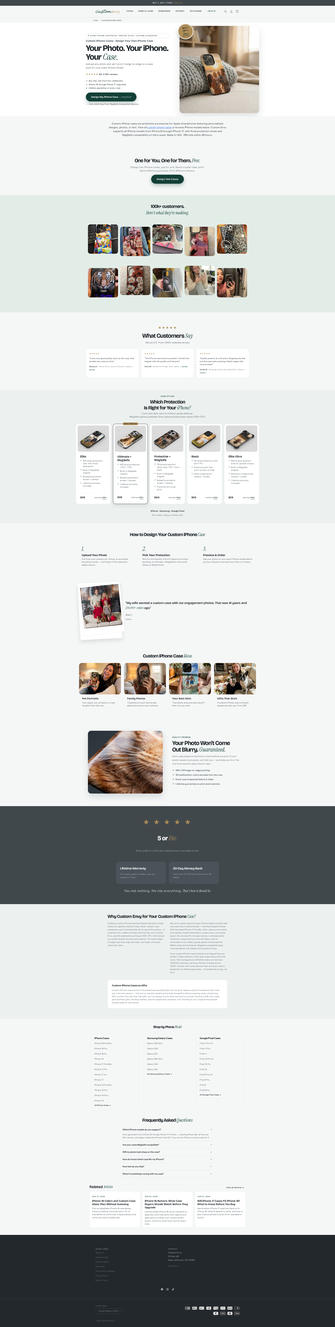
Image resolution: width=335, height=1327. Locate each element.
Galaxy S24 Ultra (155, 1059)
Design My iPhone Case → (111, 97)
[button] (225, 11)
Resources (100, 1266)
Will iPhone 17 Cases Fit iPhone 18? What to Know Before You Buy (218, 1202)
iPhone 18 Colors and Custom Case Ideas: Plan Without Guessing (114, 1202)
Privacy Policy (102, 1276)
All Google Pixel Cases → (210, 1095)
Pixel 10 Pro (205, 1064)
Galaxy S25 (152, 1054)
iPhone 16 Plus (101, 1095)
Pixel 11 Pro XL (206, 1043)
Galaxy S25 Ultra (155, 1043)
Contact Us (173, 1266)
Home (95, 20)
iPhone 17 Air (100, 1074)
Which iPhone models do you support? (141, 1129)
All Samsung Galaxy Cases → (159, 1074)
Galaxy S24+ (153, 1064)
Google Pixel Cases (210, 1038)
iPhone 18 (98, 1059)
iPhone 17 (98, 1080)
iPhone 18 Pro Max (103, 1043)
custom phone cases (159, 127)
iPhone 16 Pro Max (103, 1085)
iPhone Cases (101, 1038)
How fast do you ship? (133, 1166)
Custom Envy (108, 1320)
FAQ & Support (102, 1262)
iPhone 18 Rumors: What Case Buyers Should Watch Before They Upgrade (166, 1204)
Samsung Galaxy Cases (159, 1038)
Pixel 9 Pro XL (206, 1074)
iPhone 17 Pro (100, 1069)
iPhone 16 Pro (100, 1090)
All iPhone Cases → (102, 1105)
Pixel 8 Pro (205, 1090)
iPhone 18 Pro (100, 1048)
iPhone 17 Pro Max (103, 1064)
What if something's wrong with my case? (143, 1173)
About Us (100, 1253)
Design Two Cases (167, 179)
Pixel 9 (203, 1085)
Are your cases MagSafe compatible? (140, 1144)
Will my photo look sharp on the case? (141, 1152)
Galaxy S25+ (153, 1048)
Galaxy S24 (152, 1069)
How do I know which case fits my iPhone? (143, 1159)
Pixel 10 (203, 1069)
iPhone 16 (99, 1100)
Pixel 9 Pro (205, 1080)
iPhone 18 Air (100, 1054)
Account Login (102, 1257)
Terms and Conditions (105, 1271)
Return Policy (101, 1280)
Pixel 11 (203, 1054)
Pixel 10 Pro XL (207, 1059)
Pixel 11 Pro (205, 1048)
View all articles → (235, 1187)
